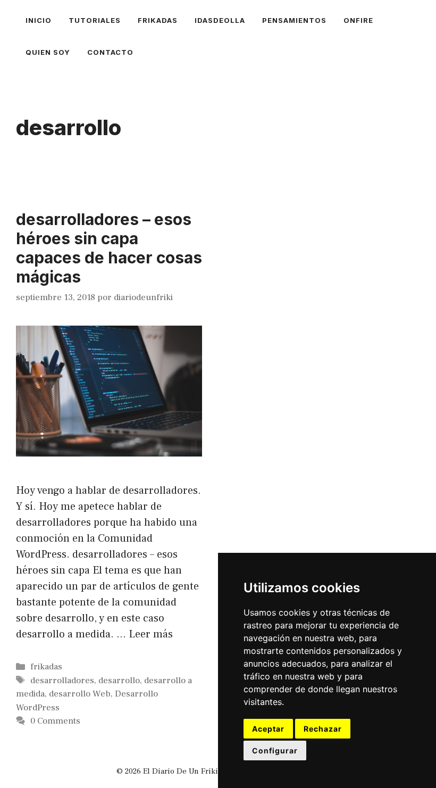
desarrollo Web (80, 694)
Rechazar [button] (323, 728)
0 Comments (55, 721)
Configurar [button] (275, 750)
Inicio (39, 20)
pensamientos (294, 20)
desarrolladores (62, 680)
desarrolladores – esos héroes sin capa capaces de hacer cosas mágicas (109, 248)
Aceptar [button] (268, 728)
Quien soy (48, 52)
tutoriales (95, 20)
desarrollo (119, 680)
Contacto (110, 52)
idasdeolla (220, 20)
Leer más (151, 634)
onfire (358, 20)
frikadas (158, 20)
